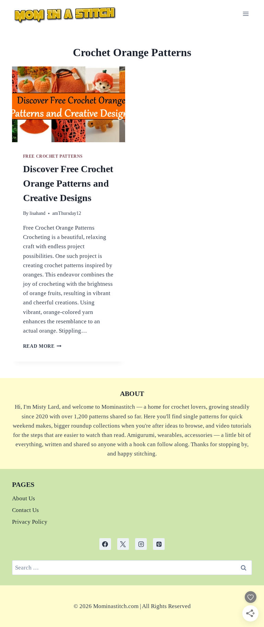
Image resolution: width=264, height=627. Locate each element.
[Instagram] (141, 544)
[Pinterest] (159, 544)
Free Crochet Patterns (53, 156)
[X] (123, 544)
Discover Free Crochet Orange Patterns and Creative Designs (68, 183)
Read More (42, 346)
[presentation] (68, 104)
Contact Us (25, 510)
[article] (132, 606)
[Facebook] (105, 544)
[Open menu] (246, 13)
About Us (23, 498)
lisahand (37, 213)
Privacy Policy (29, 522)
